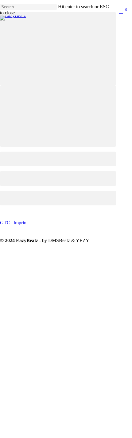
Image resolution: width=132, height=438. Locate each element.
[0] (124, 12)
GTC (5, 222)
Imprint (21, 222)
